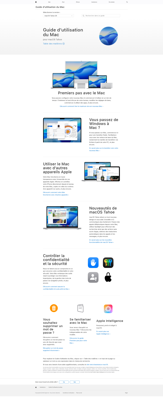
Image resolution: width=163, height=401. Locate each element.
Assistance (42, 387)
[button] (127, 2)
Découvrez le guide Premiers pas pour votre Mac (78, 340)
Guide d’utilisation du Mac (50, 7)
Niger (126, 392)
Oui (64, 382)
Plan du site (79, 392)
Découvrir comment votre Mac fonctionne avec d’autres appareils (55, 193)
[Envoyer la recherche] (84, 16)
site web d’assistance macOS (97, 364)
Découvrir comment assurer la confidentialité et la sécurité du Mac (56, 288)
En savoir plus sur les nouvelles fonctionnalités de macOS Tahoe (101, 241)
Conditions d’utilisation (68, 392)
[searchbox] (101, 15)
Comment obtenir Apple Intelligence (96, 372)
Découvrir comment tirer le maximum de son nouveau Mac (81, 106)
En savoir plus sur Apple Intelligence (102, 332)
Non (75, 382)
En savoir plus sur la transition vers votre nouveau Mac (103, 149)
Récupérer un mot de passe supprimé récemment (53, 349)
